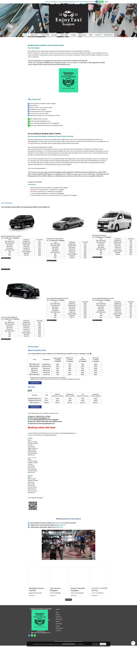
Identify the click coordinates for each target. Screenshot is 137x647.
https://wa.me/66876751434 (54, 125)
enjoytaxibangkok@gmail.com (68, 433)
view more (68, 599)
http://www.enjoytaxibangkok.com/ (45, 423)
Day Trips (54, 35)
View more (32, 595)
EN (107, 1)
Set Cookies (95, 644)
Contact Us (98, 35)
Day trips (58, 621)
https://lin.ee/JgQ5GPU (52, 123)
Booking (73, 35)
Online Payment (108, 35)
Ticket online (59, 623)
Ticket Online (64, 35)
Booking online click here (41, 427)
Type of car (58, 617)
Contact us (58, 630)
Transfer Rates (45, 35)
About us (58, 614)
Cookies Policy (81, 644)
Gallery (91, 35)
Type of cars (34, 35)
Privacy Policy (72, 644)
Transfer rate (59, 619)
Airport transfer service (37, 350)
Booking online (82, 35)
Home (25, 35)
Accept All (103, 644)
